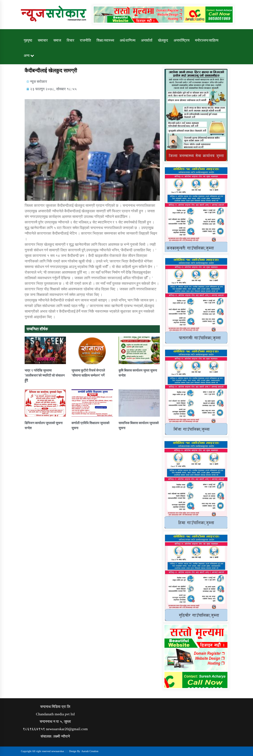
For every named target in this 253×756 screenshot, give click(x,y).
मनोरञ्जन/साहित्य (206, 40)
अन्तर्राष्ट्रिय (181, 40)
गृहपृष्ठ (28, 40)
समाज (57, 40)
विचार (70, 40)
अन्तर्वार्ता (146, 40)
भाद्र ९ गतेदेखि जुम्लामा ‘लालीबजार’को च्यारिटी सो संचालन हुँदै (45, 375)
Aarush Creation (89, 751)
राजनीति (85, 40)
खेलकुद (163, 40)
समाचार (43, 40)
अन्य (26, 55)
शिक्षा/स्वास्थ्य (105, 40)
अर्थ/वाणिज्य (127, 40)
